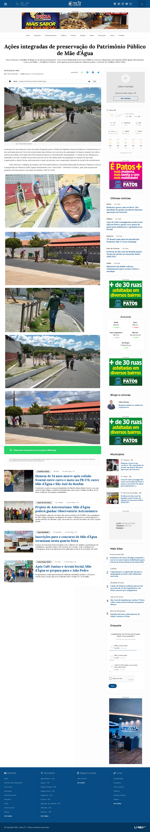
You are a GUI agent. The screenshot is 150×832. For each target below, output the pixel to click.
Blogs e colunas (120, 395)
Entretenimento (51, 35)
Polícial (73, 35)
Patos (112, 35)
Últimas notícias (120, 198)
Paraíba (121, 35)
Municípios (117, 454)
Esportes (37, 35)
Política (63, 35)
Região (82, 35)
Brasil (92, 35)
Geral (28, 35)
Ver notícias (125, 98)
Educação (102, 35)
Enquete (115, 625)
